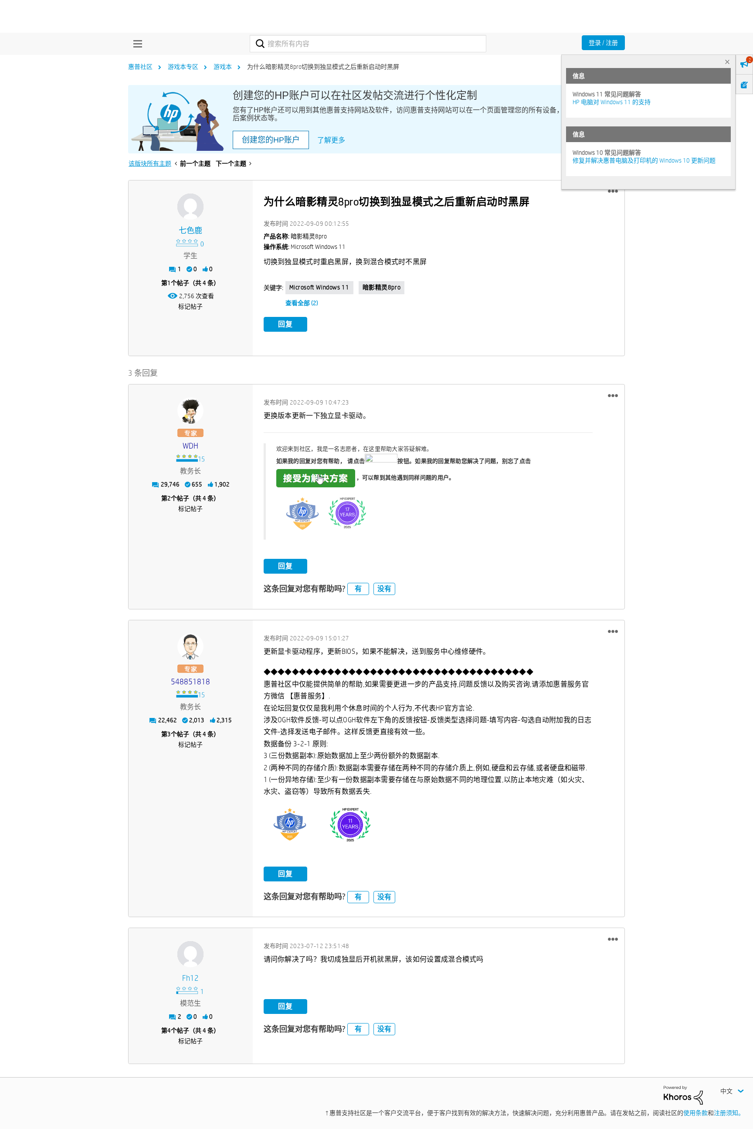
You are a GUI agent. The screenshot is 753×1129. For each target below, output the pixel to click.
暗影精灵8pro (382, 287)
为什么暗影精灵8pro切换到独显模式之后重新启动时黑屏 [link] (323, 67)
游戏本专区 (183, 67)
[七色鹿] (190, 207)
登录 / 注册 (603, 43)
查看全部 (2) (301, 303)
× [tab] (727, 62)
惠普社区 (140, 67)
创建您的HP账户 (271, 140)
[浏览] (135, 43)
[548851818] (190, 646)
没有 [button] (384, 588)
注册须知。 (729, 1113)
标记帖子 (190, 306)
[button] (613, 191)
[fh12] (190, 954)
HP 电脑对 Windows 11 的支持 (612, 102)
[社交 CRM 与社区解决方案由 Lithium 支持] (683, 1094)
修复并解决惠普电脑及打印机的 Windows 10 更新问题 (644, 160)
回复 (285, 324)
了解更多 (331, 140)
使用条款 (695, 1113)
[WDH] (190, 411)
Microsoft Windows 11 (319, 287)
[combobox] (368, 43)
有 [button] (358, 588)
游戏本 (223, 67)
